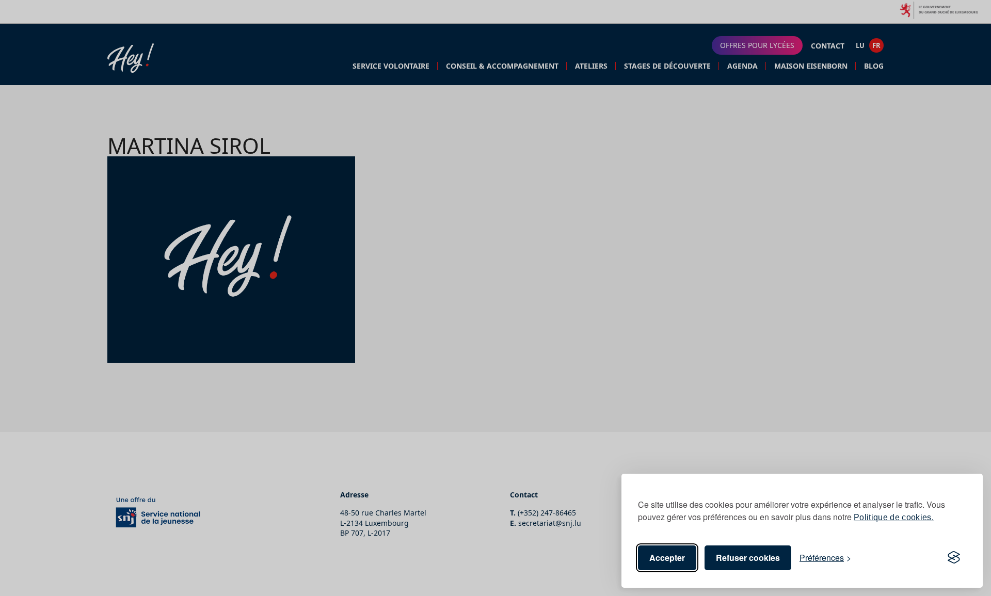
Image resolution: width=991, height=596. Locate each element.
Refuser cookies (748, 557)
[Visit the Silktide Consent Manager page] (953, 557)
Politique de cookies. (894, 517)
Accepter (667, 557)
